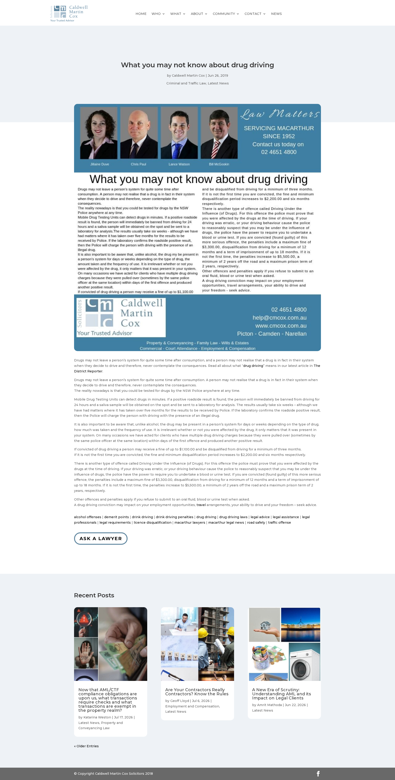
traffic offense (279, 522)
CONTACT (253, 14)
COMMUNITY (224, 14)
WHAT (175, 14)
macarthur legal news (226, 522)
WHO (156, 14)
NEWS (276, 14)
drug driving (253, 366)
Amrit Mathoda (269, 705)
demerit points (116, 517)
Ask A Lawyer (101, 538)
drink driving (142, 517)
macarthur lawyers (189, 522)
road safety (256, 522)
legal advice (260, 517)
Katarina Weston (97, 717)
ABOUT (197, 14)
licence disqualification (152, 522)
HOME (141, 14)
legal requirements (115, 522)
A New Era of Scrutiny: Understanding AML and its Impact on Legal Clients (281, 694)
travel (201, 505)
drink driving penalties (174, 517)
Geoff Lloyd (179, 701)
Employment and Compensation (192, 706)
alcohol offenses (87, 517)
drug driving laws (233, 517)
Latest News (218, 83)
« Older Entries (86, 746)
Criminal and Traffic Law (186, 83)
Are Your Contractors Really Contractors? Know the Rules (196, 691)
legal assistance (286, 517)
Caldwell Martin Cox (188, 75)
